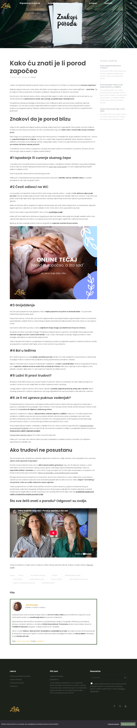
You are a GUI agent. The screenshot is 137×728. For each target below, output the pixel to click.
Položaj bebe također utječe (21, 435)
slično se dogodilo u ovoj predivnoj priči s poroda (58, 473)
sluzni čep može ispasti (58, 167)
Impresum (14, 686)
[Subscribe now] (125, 678)
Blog (79, 3)
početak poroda (48, 583)
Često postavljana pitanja (20, 676)
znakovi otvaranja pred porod (24, 583)
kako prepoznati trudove (79, 579)
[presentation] (92, 683)
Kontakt (108, 3)
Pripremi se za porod (30, 3)
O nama (93, 3)
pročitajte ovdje (55, 212)
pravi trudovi (17, 579)
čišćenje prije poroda (72, 575)
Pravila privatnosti (17, 683)
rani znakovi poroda (37, 575)
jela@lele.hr (40, 641)
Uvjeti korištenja (16, 679)
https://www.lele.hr (23, 641)
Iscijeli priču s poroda (58, 3)
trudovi (54, 575)
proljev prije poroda (37, 579)
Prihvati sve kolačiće (128, 724)
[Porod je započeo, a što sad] (53, 299)
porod (21, 575)
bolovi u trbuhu (56, 579)
